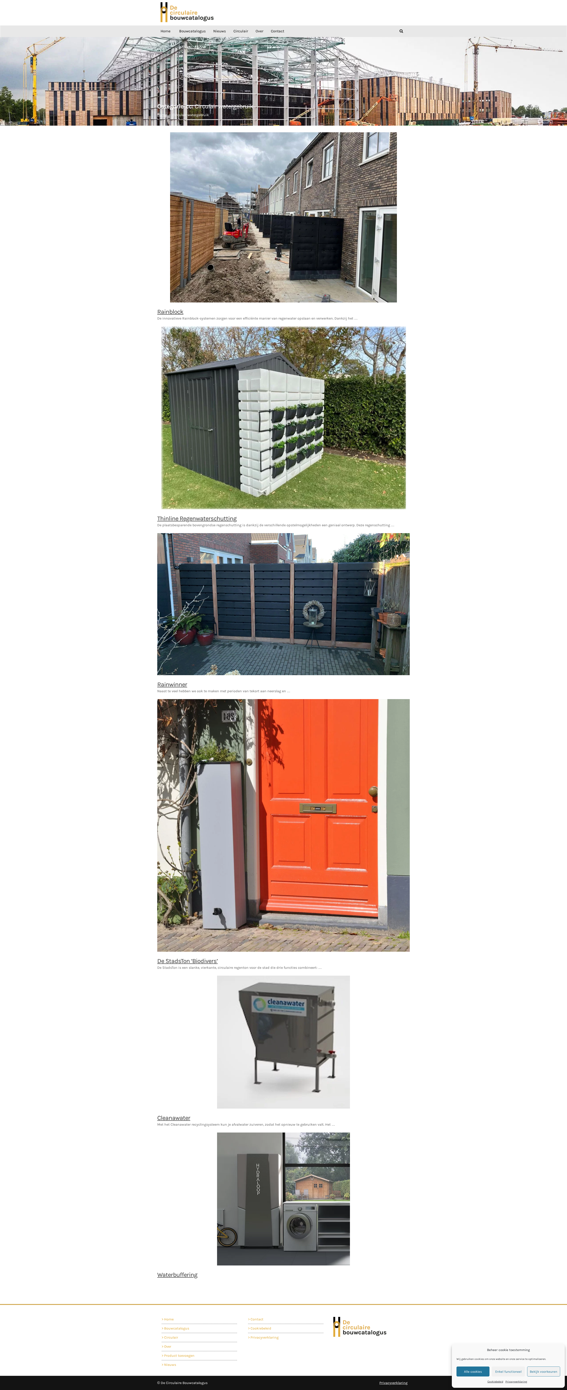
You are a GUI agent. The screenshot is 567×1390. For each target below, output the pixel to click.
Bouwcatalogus (192, 31)
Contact (277, 31)
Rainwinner (172, 684)
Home (166, 31)
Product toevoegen (179, 1355)
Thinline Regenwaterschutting (197, 518)
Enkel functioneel (508, 1372)
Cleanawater (173, 1117)
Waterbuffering (177, 1274)
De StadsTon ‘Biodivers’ (187, 961)
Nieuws (219, 31)
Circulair (240, 31)
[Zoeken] (401, 31)
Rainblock (170, 311)
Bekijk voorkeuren (543, 1372)
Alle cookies (473, 1372)
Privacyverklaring (516, 1381)
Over (259, 31)
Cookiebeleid (495, 1381)
